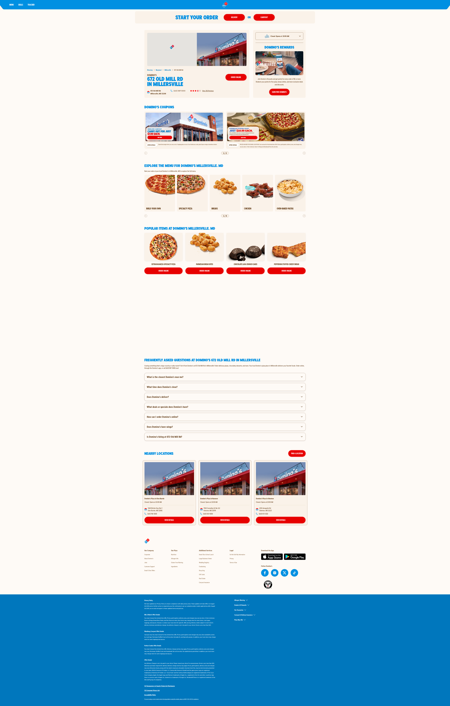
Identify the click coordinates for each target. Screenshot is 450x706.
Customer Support (149, 566)
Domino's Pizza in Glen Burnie (154, 498)
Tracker (31, 4)
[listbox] (225, 130)
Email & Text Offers (149, 570)
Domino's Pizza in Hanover (209, 498)
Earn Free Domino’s (279, 92)
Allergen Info (174, 558)
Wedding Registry (204, 562)
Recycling (202, 570)
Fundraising (202, 566)
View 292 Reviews (208, 91)
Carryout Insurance (204, 582)
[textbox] (225, 366)
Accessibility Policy (150, 695)
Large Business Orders (205, 558)
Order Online (236, 77)
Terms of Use (233, 562)
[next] (304, 153)
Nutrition (173, 554)
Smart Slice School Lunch (206, 554)
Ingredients (174, 566)
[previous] (145, 153)
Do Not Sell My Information (237, 554)
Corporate (147, 554)
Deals (20, 4)
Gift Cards (202, 574)
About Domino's (148, 558)
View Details (169, 520)
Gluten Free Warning (177, 562)
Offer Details (151, 145)
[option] (184, 130)
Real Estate (202, 578)
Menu (11, 4)
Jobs (145, 562)
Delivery (234, 17)
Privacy (232, 558)
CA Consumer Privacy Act (152, 690)
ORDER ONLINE (163, 270)
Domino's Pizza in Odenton (265, 498)
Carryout (264, 17)
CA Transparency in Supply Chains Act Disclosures (159, 686)
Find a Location (297, 453)
